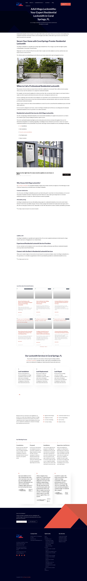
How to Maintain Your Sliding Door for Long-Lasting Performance (42, 302)
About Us (31, 2)
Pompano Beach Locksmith (50, 555)
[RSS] (24, 555)
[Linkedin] (19, 555)
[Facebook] (16, 555)
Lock (20, 126)
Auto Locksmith (48, 544)
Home (27, 2)
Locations (47, 2)
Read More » (20, 312)
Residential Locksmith (49, 540)
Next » (46, 346)
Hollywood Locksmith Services (51, 551)
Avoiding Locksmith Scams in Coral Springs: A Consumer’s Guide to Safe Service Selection (43, 332)
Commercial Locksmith (50, 541)
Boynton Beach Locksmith (50, 567)
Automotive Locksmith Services (36, 398)
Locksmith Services (39, 2)
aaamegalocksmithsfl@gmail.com (36, 540)
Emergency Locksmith (49, 543)
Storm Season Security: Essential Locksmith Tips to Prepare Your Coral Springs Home (25, 332)
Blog (53, 2)
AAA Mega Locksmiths (23, 185)
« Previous (42, 346)
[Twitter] (21, 555)
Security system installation (25, 132)
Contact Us (28, 5)
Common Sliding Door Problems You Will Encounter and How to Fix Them (61, 302)
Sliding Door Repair (49, 545)
